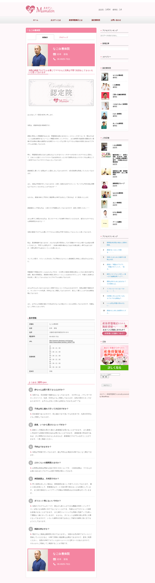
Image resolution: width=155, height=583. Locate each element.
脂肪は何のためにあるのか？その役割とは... (116, 283)
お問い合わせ (116, 20)
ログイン (107, 385)
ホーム (35, 20)
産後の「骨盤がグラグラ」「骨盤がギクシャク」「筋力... (116, 267)
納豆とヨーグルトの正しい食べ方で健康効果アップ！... (116, 275)
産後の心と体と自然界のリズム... (116, 312)
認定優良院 (96, 20)
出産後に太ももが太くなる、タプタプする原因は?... (116, 297)
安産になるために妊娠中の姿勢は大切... (116, 258)
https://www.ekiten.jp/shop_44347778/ (62, 342)
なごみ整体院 (61, 48)
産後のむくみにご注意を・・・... (114, 251)
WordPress (105, 396)
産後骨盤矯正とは (75, 20)
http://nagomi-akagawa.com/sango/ (61, 340)
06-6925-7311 (63, 59)
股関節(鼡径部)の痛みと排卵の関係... (117, 244)
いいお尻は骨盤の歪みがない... (116, 304)
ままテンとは (56, 20)
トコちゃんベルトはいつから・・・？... (116, 290)
